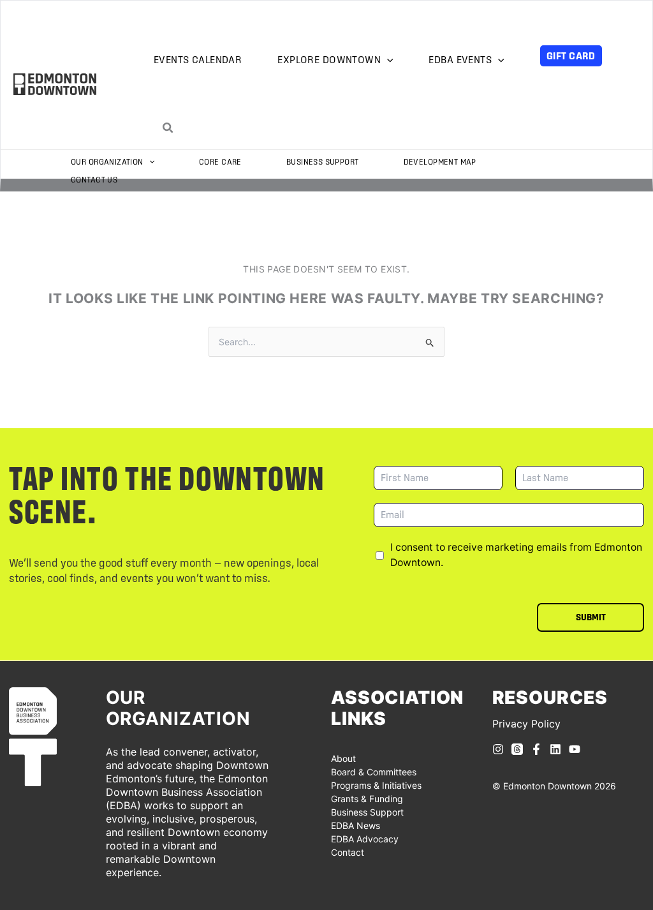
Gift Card (571, 55)
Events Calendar (198, 59)
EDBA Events (460, 59)
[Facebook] (536, 749)
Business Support (322, 162)
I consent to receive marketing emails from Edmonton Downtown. (516, 555)
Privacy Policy (526, 723)
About (343, 758)
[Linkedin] (555, 749)
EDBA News (355, 825)
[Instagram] (498, 749)
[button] (387, 60)
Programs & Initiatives (376, 785)
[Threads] (517, 749)
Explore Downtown (329, 59)
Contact (347, 852)
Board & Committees (373, 771)
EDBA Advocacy (365, 838)
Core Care (220, 162)
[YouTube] (574, 749)
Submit (591, 617)
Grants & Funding (367, 798)
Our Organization (107, 162)
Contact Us (94, 179)
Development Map (440, 162)
